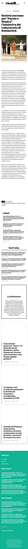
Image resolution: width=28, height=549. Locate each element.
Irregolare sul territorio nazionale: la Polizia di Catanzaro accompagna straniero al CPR (13, 225)
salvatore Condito (21, 203)
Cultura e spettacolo (8, 57)
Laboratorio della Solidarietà (8, 203)
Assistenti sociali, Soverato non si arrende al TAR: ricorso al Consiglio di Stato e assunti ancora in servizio (13, 238)
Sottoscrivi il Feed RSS (7, 530)
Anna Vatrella (9, 201)
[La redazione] (3, 11)
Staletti (3, 205)
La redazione (8, 11)
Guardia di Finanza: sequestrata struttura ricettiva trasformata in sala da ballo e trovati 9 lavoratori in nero (13, 231)
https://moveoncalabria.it (14, 299)
